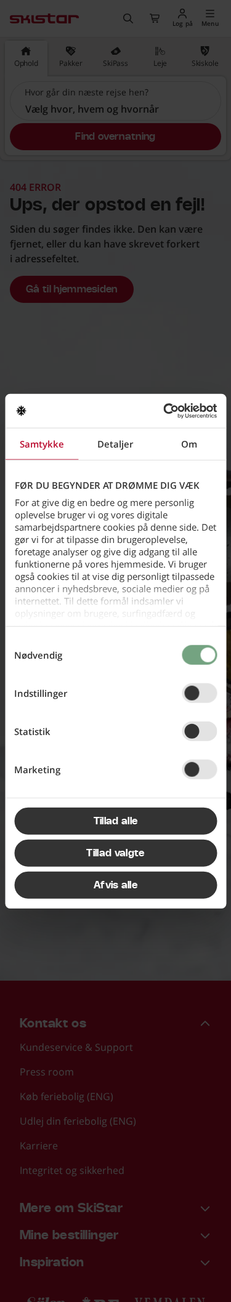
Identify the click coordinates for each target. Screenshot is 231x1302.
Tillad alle (116, 821)
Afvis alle (115, 885)
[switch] (199, 693)
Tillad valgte (115, 853)
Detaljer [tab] (115, 444)
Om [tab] (189, 444)
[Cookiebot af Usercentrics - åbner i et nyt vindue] (164, 411)
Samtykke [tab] (42, 444)
